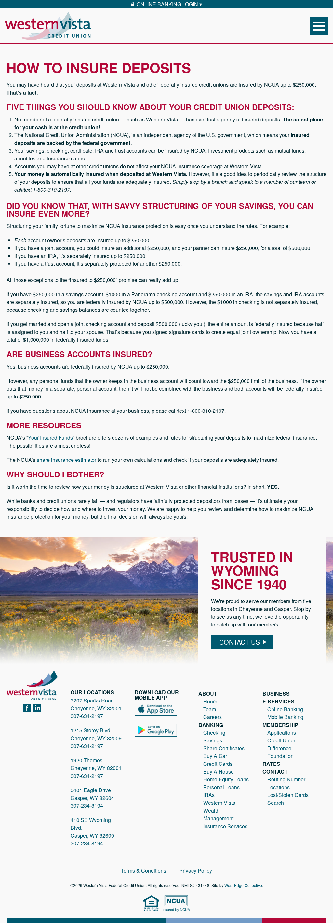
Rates (271, 763)
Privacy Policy (195, 870)
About (207, 693)
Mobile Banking (285, 717)
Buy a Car (215, 756)
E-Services (278, 701)
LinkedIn (37, 708)
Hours (210, 701)
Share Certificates (224, 748)
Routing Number (286, 779)
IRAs (209, 795)
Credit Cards (218, 763)
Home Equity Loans (226, 779)
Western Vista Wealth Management (219, 810)
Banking (210, 724)
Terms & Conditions (143, 870)
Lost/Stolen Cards (288, 795)
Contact (275, 771)
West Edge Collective (243, 885)
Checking (214, 732)
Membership (280, 724)
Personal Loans (221, 787)
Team (209, 709)
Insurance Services (225, 826)
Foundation (280, 756)
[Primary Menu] (319, 26)
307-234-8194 (87, 805)
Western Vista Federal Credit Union (48, 26)
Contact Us (239, 642)
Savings (212, 740)
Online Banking (285, 709)
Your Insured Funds (50, 437)
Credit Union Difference (282, 744)
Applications (281, 732)
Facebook (27, 708)
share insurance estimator (66, 459)
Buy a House (218, 771)
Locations (278, 787)
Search (275, 802)
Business (276, 693)
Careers (212, 717)
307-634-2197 (87, 716)
